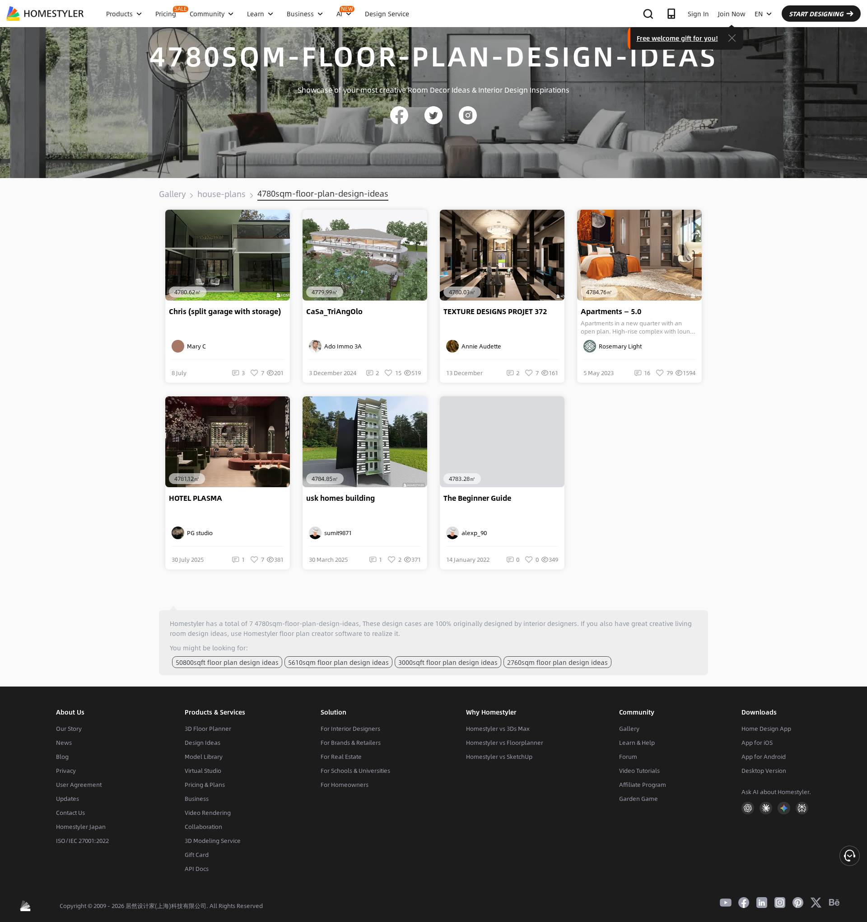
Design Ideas (202, 742)
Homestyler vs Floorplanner (504, 742)
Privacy (66, 770)
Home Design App (766, 728)
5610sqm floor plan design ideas (338, 662)
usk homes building (340, 498)
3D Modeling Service (213, 840)
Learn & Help (637, 742)
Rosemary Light (619, 346)
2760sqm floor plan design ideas (557, 662)
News (64, 742)
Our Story (69, 728)
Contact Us (70, 812)
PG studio (198, 532)
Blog (62, 756)
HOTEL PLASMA (195, 498)
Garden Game (638, 798)
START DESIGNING (816, 14)
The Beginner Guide (477, 498)
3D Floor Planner (208, 728)
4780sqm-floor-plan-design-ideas (322, 193)
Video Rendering (208, 812)
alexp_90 (473, 532)
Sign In (698, 14)
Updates (67, 798)
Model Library (204, 756)
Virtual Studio (203, 770)
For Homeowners (344, 784)
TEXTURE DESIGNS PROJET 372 (495, 311)
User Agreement (79, 784)
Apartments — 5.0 (611, 311)
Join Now (732, 14)
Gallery (172, 194)
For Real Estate (341, 756)
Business (197, 798)
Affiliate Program (642, 784)
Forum (628, 756)
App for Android (763, 756)
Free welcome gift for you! (677, 37)
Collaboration (203, 826)
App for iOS (757, 742)
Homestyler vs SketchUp (499, 756)
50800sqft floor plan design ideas (227, 662)
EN (759, 14)
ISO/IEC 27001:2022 (82, 840)
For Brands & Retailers (351, 742)
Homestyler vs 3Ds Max (498, 728)
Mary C (195, 346)
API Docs (197, 868)
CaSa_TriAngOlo (334, 311)
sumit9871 (337, 532)
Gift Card (197, 854)
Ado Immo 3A (342, 346)
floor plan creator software (321, 633)
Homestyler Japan (81, 826)
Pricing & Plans (205, 784)
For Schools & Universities (355, 770)
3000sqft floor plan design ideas (448, 662)
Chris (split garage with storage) (225, 311)
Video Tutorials (639, 770)
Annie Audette (480, 346)
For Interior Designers (350, 728)
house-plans (221, 194)
